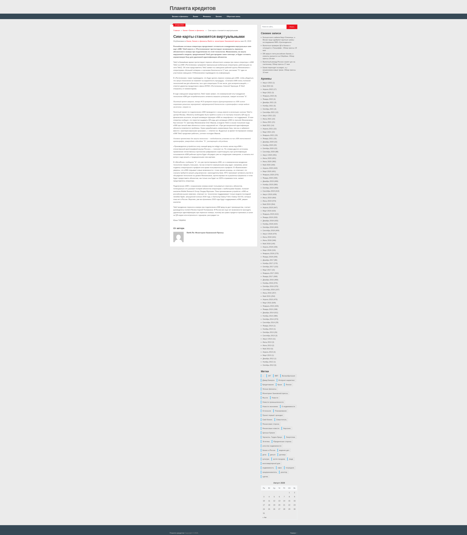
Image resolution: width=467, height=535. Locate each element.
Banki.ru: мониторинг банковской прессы (224, 41)
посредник (290, 468)
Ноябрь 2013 (268, 329)
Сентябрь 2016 (269, 290)
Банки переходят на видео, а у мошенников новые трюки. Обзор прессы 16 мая (279, 70)
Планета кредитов (193, 8)
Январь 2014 (268, 326)
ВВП (276, 376)
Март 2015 (267, 303)
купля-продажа (279, 459)
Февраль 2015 (268, 306)
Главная (176, 30)
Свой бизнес (267, 420)
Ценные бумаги (268, 433)
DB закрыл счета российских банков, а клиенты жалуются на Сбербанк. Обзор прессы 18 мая (278, 56)
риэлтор (284, 472)
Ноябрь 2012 (268, 362)
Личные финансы (269, 389)
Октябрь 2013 (268, 332)
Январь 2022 (268, 99)
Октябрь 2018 (268, 227)
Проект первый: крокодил (272, 415)
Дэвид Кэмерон (268, 380)
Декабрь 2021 (268, 102)
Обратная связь (233, 16)
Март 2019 (267, 211)
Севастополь (281, 420)
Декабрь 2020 (268, 142)
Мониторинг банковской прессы (275, 393)
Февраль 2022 (268, 96)
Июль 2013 (267, 342)
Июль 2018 (267, 237)
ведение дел (284, 450)
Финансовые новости (270, 428)
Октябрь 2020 (268, 148)
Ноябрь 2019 (268, 184)
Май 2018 (266, 244)
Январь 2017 (268, 276)
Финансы (207, 16)
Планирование (281, 411)
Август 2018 (267, 234)
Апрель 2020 (268, 168)
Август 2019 (267, 194)
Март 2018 (267, 250)
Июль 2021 (267, 119)
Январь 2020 (268, 178)
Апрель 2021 (268, 129)
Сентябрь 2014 (269, 322)
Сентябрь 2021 (269, 112)
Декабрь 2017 (268, 260)
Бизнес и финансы (180, 16)
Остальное (266, 411)
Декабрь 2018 (268, 221)
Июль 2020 (267, 158)
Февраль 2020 (268, 175)
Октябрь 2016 (268, 286)
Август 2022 (267, 83)
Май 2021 (266, 125)
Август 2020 (267, 155)
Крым (280, 385)
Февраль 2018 (268, 253)
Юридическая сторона (282, 441)
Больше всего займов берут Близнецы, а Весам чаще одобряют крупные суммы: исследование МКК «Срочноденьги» (279, 39)
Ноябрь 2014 (268, 316)
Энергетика (290, 437)
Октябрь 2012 (268, 365)
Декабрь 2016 (268, 280)
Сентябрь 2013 (269, 336)
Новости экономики (270, 406)
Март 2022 (267, 93)
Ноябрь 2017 (268, 263)
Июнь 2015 (267, 293)
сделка (265, 476)
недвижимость (268, 468)
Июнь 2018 (267, 240)
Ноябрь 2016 (268, 283)
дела (264, 455)
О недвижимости (288, 406)
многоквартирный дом (271, 463)
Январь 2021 (268, 138)
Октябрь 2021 (268, 109)
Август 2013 (267, 339)
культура (265, 459)
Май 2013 (266, 349)
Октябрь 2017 (268, 267)
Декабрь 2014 (268, 313)
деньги (272, 455)
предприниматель (269, 472)
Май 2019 (266, 204)
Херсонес (287, 428)
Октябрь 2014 (268, 319)
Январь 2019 (268, 217)
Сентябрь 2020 (269, 152)
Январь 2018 (268, 257)
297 (269, 376)
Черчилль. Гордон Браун (272, 437)
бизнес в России (268, 450)
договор (282, 455)
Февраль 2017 (268, 273)
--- (263, 376)
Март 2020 (267, 171)
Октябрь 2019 (268, 188)
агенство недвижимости (271, 446)
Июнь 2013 (267, 345)
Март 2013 (267, 355)
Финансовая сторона (270, 424)
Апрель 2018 (268, 247)
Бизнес (219, 16)
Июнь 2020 (267, 161)
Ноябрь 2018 (268, 224)
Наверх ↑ (293, 533)
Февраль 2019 (268, 214)
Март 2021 (267, 132)
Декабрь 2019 (268, 181)
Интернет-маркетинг (286, 380)
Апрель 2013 (268, 352)
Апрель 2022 (268, 89)
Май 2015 (266, 296)
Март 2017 (267, 270)
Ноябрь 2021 (268, 106)
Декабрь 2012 (268, 359)
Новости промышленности (273, 402)
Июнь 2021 (267, 122)
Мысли (265, 398)
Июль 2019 (267, 198)
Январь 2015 (268, 309)
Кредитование (268, 385)
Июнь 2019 (267, 201)
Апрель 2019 (268, 207)
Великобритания (288, 376)
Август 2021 (267, 116)
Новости (275, 398)
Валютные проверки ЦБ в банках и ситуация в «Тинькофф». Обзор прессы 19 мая (280, 48)
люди (291, 459)
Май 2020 (266, 165)
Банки (195, 16)
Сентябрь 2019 (269, 191)
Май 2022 (266, 86)
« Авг (265, 517)
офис (280, 468)
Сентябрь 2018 (269, 230)
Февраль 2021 (268, 135)
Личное (289, 385)
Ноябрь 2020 (268, 145)
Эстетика (266, 441)
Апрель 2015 (268, 299)
